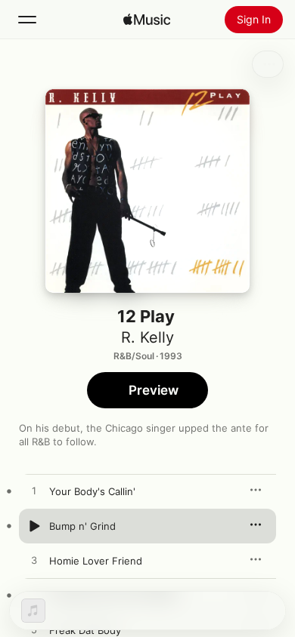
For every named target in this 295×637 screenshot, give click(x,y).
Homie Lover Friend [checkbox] (95, 561)
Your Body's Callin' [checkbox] (92, 491)
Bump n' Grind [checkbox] (82, 526)
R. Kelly (147, 337)
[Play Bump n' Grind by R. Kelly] (34, 526)
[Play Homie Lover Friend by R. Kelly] (34, 561)
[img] (146, 19)
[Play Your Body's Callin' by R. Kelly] (34, 491)
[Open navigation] (27, 19)
